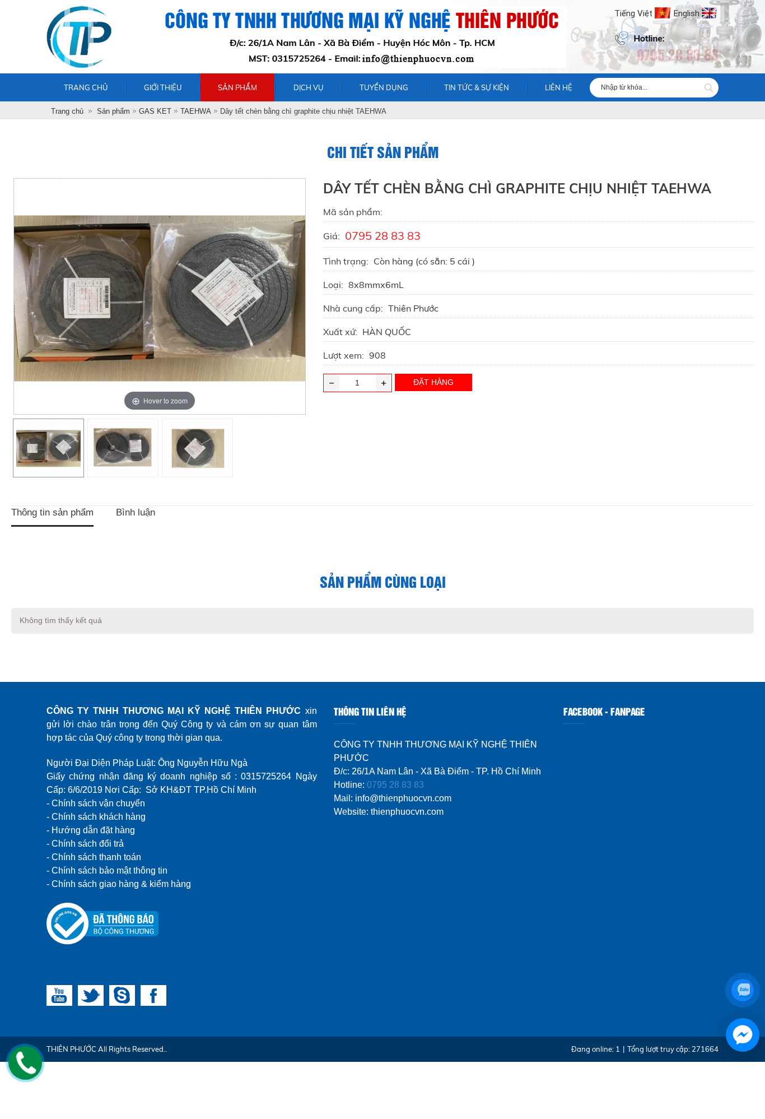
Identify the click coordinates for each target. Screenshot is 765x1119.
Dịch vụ (308, 87)
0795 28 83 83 (395, 785)
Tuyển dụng (384, 87)
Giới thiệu (163, 87)
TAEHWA (195, 111)
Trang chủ (86, 87)
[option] (48, 448)
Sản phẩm (237, 87)
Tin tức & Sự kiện (476, 87)
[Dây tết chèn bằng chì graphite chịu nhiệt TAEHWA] (48, 448)
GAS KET (155, 111)
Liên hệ (558, 87)
